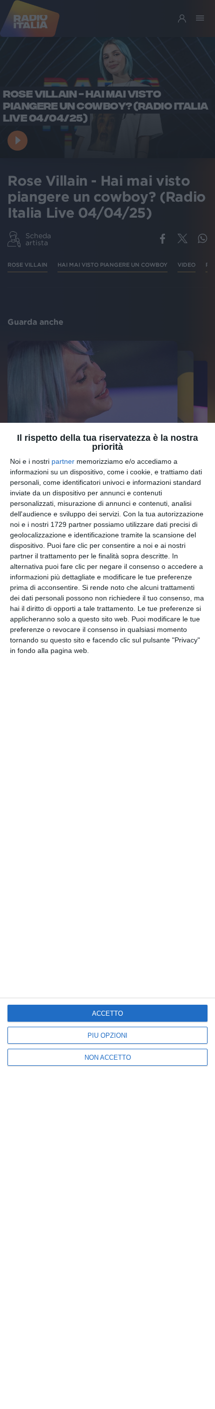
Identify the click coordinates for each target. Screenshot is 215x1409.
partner (63, 461)
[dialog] (107, 916)
